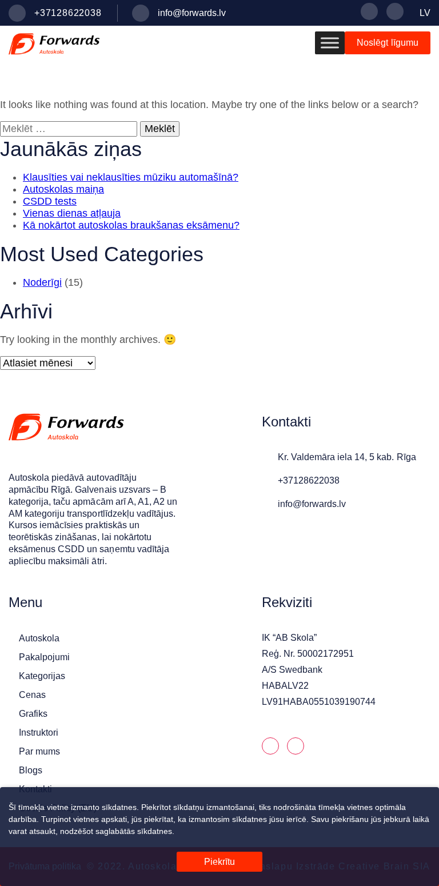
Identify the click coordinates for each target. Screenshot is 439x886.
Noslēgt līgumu (387, 42)
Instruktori (38, 732)
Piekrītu (219, 862)
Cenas (32, 695)
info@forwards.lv (192, 13)
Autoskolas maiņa (63, 189)
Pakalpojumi (44, 657)
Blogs (30, 770)
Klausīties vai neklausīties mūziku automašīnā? (130, 177)
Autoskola (39, 638)
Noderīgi (42, 282)
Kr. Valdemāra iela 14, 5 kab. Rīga (347, 457)
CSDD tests (50, 201)
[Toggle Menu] (330, 42)
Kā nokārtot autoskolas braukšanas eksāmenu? (131, 225)
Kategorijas (42, 676)
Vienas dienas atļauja (72, 213)
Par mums (39, 751)
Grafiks (33, 714)
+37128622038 (68, 13)
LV (425, 13)
